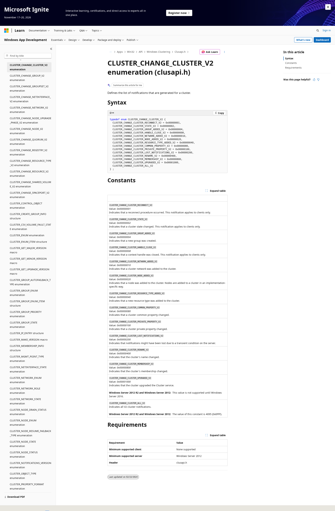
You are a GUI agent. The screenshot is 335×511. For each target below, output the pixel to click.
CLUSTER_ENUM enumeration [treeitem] (27, 235)
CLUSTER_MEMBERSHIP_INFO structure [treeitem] (27, 348)
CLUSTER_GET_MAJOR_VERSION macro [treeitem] (28, 250)
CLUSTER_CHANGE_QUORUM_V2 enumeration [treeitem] (28, 142)
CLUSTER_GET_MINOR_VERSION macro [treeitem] (28, 261)
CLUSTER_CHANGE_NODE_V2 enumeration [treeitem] (26, 131)
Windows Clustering (158, 51)
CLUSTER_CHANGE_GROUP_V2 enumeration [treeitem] (27, 78)
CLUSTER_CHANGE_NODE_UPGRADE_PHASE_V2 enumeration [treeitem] (30, 120)
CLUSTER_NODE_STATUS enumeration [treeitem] (24, 454)
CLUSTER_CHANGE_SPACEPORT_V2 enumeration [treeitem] (29, 195)
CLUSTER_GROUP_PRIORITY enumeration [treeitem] (26, 314)
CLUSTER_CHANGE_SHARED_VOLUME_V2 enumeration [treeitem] (30, 184)
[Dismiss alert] (328, 7)
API (141, 51)
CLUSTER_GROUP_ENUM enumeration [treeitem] (24, 293)
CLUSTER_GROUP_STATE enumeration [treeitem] (23, 325)
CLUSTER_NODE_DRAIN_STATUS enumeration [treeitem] (28, 412)
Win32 (130, 51)
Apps (120, 51)
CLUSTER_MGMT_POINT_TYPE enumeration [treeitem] (27, 359)
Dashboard (322, 40)
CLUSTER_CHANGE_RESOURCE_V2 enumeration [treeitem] (29, 173)
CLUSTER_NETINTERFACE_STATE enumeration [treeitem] (28, 369)
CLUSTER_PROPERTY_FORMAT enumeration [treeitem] (27, 486)
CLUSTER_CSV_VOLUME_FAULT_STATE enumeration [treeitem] (30, 227)
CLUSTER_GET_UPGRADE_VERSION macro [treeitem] (29, 271)
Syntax (289, 58)
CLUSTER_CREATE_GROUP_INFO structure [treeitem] (28, 216)
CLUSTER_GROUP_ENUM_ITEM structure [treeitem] (27, 303)
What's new (303, 40)
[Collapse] (51, 49)
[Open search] (317, 30)
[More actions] (224, 52)
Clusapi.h (180, 51)
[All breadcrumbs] (110, 52)
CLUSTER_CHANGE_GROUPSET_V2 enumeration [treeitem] (29, 88)
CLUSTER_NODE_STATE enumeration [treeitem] (23, 444)
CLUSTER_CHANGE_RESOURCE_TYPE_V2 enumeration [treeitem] (30, 163)
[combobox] (27, 56)
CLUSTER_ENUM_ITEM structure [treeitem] (28, 241)
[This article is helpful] (314, 79)
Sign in (327, 30)
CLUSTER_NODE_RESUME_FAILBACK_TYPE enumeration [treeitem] (30, 433)
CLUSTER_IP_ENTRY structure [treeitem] (27, 333)
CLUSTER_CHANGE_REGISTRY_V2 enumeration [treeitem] (28, 152)
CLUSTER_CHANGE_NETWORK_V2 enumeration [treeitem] (29, 110)
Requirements (293, 67)
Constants (291, 63)
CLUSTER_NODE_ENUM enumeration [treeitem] (23, 422)
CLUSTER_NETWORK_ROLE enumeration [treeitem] (25, 390)
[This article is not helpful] (318, 79)
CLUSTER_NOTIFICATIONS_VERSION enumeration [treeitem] (30, 465)
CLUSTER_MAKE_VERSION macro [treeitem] (28, 339)
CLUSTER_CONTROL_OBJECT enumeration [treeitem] (26, 205)
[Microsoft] (6, 30)
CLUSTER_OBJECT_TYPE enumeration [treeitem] (23, 476)
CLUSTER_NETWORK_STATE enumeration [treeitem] (25, 401)
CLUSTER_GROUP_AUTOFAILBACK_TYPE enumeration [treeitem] (30, 282)
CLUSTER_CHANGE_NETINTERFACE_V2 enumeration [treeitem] (30, 99)
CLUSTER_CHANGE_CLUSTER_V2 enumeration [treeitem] (28, 67)
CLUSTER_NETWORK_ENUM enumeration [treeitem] (26, 380)
